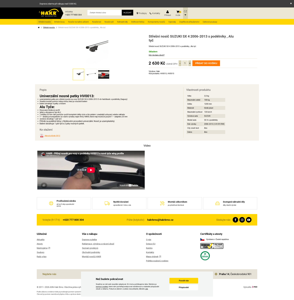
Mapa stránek (152, 256)
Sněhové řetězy (137, 22)
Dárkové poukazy (210, 22)
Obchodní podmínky (91, 252)
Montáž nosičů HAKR (91, 256)
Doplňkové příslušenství (189, 22)
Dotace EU (150, 244)
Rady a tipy (42, 256)
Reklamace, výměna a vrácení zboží (98, 244)
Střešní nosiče (44, 22)
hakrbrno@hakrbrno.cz (160, 219)
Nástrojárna (42, 248)
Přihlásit (167, 15)
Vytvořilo (247, 287)
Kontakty (156, 13)
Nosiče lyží (109, 22)
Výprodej (172, 22)
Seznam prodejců (90, 248)
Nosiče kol (96, 22)
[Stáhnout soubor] (42, 135)
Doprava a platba (89, 239)
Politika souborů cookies (157, 261)
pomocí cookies (102, 287)
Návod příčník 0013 (52, 136)
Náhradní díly (122, 22)
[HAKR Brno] (39, 27)
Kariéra (149, 248)
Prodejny (143, 13)
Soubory (40, 252)
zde (146, 289)
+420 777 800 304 (73, 15)
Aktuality (41, 239)
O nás (148, 239)
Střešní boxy (59, 22)
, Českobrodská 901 (235, 274)
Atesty (40, 244)
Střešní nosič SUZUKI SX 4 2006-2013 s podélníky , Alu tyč (82, 27)
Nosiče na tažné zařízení (78, 22)
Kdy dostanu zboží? (157, 55)
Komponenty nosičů (156, 22)
